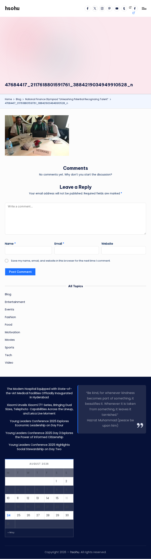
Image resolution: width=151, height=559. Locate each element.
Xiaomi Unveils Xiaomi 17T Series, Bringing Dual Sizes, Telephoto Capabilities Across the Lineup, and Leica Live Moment (39, 409)
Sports (9, 347)
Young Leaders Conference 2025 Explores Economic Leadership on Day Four (39, 423)
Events (9, 309)
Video (9, 363)
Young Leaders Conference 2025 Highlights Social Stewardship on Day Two (39, 447)
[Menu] (144, 8)
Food (8, 325)
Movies (10, 340)
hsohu (12, 8)
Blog (8, 294)
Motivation (12, 332)
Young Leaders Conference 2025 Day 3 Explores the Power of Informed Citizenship (39, 435)
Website (107, 244)
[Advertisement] (75, 52)
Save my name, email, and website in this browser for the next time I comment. (60, 260)
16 (66, 498)
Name (10, 244)
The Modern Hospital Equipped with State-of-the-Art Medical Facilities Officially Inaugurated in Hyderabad (39, 393)
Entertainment (15, 302)
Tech (8, 355)
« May (11, 532)
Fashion (10, 317)
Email (59, 244)
